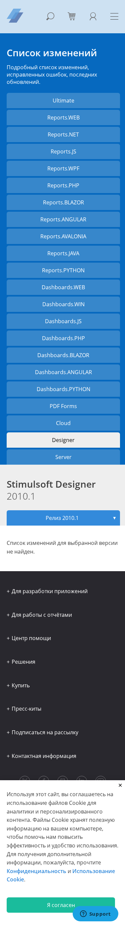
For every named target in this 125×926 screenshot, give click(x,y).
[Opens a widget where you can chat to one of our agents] (95, 914)
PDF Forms (63, 406)
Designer (63, 440)
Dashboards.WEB (63, 287)
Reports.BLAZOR (63, 202)
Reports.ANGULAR (63, 219)
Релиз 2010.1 (81, 518)
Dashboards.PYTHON (63, 389)
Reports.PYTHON (63, 270)
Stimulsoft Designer (51, 490)
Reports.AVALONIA (63, 236)
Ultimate (63, 100)
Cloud (63, 423)
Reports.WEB (63, 117)
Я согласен (61, 905)
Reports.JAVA (63, 253)
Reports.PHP (63, 185)
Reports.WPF (63, 168)
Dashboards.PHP (63, 338)
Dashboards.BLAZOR (63, 355)
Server (63, 457)
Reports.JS (63, 151)
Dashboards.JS (63, 321)
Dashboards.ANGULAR (63, 372)
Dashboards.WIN (63, 304)
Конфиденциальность (36, 871)
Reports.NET (63, 134)
